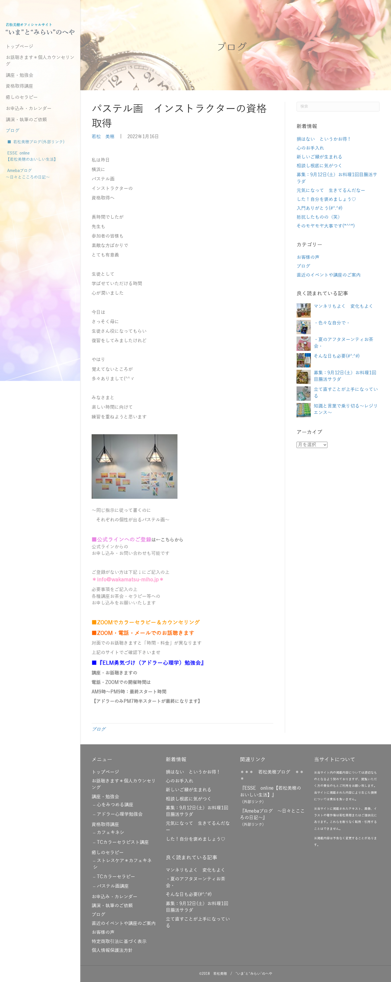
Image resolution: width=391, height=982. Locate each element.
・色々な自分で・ (332, 323)
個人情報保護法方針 (112, 950)
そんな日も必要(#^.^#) (337, 356)
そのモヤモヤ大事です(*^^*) (326, 226)
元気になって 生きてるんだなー (331, 190)
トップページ (19, 46)
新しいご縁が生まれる (319, 157)
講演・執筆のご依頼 (26, 119)
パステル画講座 (113, 886)
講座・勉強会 (19, 75)
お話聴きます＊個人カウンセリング (40, 60)
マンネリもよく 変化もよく (343, 306)
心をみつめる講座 (115, 804)
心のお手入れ (310, 148)
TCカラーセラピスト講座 (123, 842)
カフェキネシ (110, 832)
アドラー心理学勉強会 (120, 814)
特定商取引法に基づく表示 (119, 941)
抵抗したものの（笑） (319, 217)
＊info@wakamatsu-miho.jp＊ (128, 579)
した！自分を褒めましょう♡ (326, 199)
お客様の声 (308, 257)
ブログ (12, 130)
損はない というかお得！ (324, 139)
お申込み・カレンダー (29, 108)
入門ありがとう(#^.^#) (320, 208)
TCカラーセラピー (116, 876)
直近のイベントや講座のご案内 (329, 275)
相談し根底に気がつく (319, 166)
